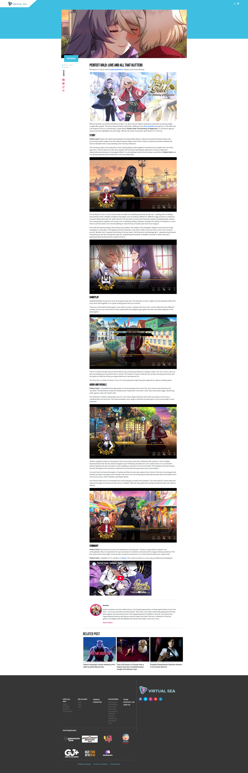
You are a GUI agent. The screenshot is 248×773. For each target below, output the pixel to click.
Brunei (111, 716)
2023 (79, 702)
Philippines (113, 712)
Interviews (67, 711)
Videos (96, 700)
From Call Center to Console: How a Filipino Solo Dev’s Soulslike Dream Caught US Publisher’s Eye (130, 667)
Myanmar (112, 721)
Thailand (112, 707)
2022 (79, 705)
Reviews (66, 707)
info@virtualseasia (84, 764)
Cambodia (112, 719)
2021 (79, 707)
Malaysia (112, 709)
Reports (66, 709)
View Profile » (108, 623)
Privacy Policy (115, 764)
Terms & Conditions (100, 764)
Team (125, 700)
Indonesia (112, 702)
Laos (110, 723)
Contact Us (129, 702)
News (65, 704)
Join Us (126, 705)
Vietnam (111, 714)
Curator (97, 702)
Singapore (112, 705)
